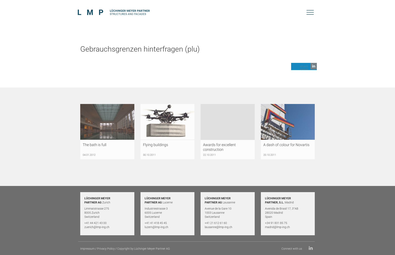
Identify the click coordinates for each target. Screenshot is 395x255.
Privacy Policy (106, 248)
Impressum (87, 248)
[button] (304, 66)
